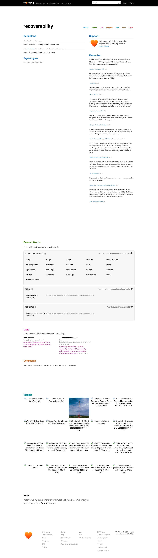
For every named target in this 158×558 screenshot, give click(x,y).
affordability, (82, 349)
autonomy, (75, 351)
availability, (82, 351)
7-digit (68, 259)
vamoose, (26, 344)
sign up (33, 247)
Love (131, 27)
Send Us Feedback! (104, 534)
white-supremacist (32, 279)
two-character (91, 274)
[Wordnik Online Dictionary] (28, 3)
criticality (89, 259)
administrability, (73, 349)
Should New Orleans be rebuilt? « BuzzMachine (102, 185)
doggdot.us (93, 83)
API (80, 534)
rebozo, (42, 344)
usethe (108, 274)
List (101, 27)
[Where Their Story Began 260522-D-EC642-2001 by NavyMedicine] (56, 422)
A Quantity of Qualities (68, 337)
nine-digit (69, 264)
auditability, (68, 351)
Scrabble (45, 503)
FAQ (43, 544)
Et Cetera (101, 531)
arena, (48, 342)
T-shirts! (45, 547)
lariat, (44, 342)
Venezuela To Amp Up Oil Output (98, 125)
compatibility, (63, 353)
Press (44, 538)
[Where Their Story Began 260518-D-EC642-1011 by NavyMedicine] (34, 422)
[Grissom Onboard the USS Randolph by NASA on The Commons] (34, 399)
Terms (100, 541)
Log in (25, 247)
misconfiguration (32, 264)
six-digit (89, 269)
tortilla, (25, 347)
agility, (61, 351)
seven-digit (50, 269)
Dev (80, 531)
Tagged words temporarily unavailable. (35, 314)
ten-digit (29, 274)
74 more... (84, 353)
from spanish (28, 337)
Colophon (45, 541)
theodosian (50, 274)
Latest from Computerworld (97, 69)
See (117, 27)
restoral (109, 264)
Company (46, 531)
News (62, 531)
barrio (30, 347)
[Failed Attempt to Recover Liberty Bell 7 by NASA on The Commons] (56, 399)
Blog (62, 534)
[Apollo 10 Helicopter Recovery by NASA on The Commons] (101, 422)
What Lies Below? (94, 173)
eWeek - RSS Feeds (95, 95)
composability (73, 353)
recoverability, (37, 342)
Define (85, 27)
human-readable (112, 259)
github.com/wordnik (85, 538)
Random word (66, 3)
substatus (109, 269)
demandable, (28, 342)
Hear (124, 27)
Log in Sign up (129, 3)
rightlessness (31, 269)
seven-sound (71, 269)
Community (40, 3)
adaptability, (63, 349)
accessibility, (63, 346)
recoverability (104, 46)
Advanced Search (103, 550)
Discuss (109, 27)
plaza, (37, 344)
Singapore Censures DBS (96, 111)
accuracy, (81, 346)
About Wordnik (47, 534)
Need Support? (102, 538)
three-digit (70, 274)
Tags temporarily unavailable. (32, 296)
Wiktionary (30, 49)
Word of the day (53, 3)
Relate (94, 27)
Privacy (100, 544)
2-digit (28, 259)
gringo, (32, 344)
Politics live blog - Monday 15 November (101, 139)
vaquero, (48, 344)
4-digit (48, 259)
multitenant (50, 264)
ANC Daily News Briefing (96, 201)
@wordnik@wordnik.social (69, 544)
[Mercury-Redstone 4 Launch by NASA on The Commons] (79, 411)
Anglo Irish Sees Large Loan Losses (99, 157)
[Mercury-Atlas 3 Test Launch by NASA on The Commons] (34, 466)
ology (88, 264)
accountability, (73, 346)
